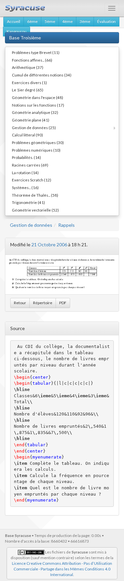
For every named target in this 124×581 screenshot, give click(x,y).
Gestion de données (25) (34, 127)
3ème (85, 21)
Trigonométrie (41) (28, 202)
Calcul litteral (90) (27, 134)
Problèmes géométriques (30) (38, 142)
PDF (62, 302)
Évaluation (106, 21)
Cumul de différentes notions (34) (41, 75)
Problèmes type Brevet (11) (36, 52)
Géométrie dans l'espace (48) (37, 97)
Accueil (13, 21)
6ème (32, 21)
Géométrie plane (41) (30, 120)
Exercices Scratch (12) (31, 179)
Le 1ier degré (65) (27, 89)
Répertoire (42, 302)
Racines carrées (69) (30, 165)
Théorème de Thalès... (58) (35, 195)
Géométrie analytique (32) (35, 112)
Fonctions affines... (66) (32, 60)
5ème (50, 21)
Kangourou (16, 31)
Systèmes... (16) (25, 187)
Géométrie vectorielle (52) (35, 210)
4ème (67, 21)
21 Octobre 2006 (49, 244)
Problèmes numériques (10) (36, 150)
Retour (20, 302)
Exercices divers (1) (29, 82)
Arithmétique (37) (27, 67)
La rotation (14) (25, 172)
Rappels (66, 225)
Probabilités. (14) (26, 157)
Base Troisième (25, 37)
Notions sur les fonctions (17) (38, 105)
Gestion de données (31, 225)
